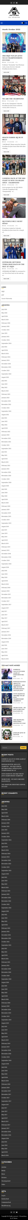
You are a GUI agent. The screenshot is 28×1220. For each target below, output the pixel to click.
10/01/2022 (11, 269)
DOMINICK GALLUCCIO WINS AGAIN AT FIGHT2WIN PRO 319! (19, 673)
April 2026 (5, 316)
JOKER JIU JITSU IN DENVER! (19, 733)
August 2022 (5, 414)
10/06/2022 (11, 185)
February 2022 (6, 431)
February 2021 (6, 465)
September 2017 (6, 604)
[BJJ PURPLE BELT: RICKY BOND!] (14, 208)
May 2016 (4, 652)
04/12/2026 (17, 703)
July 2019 (4, 530)
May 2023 (4, 387)
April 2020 (5, 499)
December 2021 (6, 438)
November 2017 (6, 598)
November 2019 (6, 516)
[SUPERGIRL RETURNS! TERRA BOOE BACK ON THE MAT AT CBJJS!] (14, 249)
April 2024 (5, 350)
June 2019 (4, 533)
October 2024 (5, 340)
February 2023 (6, 394)
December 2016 (6, 635)
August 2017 (5, 608)
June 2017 (4, 615)
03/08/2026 (17, 713)
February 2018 (6, 587)
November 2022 (6, 404)
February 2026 (6, 323)
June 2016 (4, 648)
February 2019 (6, 547)
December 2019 (6, 513)
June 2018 (4, 574)
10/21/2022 (11, 62)
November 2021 (6, 442)
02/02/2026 (17, 725)
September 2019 (6, 523)
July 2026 (4, 309)
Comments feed (6, 1202)
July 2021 (4, 452)
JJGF (3, 295)
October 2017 (5, 601)
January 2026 (5, 326)
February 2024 (6, 357)
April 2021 (5, 459)
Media (3, 1170)
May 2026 (4, 313)
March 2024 (5, 353)
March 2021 (5, 462)
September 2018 (6, 564)
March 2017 (5, 625)
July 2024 (4, 347)
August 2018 (5, 567)
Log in (3, 1195)
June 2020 (4, 492)
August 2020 (5, 486)
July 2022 (4, 418)
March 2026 (5, 319)
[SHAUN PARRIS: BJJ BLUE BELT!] (14, 124)
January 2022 (5, 435)
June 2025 (4, 333)
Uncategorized (6, 1181)
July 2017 (4, 611)
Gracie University (7, 298)
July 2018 (4, 570)
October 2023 (5, 370)
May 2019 (4, 537)
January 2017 (5, 632)
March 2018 (5, 584)
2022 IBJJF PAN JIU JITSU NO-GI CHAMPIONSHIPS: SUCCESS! (12, 58)
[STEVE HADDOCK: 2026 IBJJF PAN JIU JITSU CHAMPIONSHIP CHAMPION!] (7, 698)
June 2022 (4, 421)
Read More (6, 72)
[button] (2, 23)
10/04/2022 (11, 225)
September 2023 (6, 374)
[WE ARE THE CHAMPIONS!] (14, 85)
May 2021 (4, 455)
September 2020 (6, 482)
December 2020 (6, 472)
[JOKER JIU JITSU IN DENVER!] (7, 734)
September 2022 (6, 411)
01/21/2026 (17, 736)
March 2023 (5, 391)
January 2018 (5, 591)
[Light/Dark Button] (22, 23)
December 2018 (6, 553)
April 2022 (5, 428)
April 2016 (5, 655)
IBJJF (3, 291)
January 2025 (5, 336)
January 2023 (5, 397)
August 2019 (5, 526)
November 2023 (6, 367)
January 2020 (5, 509)
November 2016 (6, 638)
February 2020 (6, 506)
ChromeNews (23, 1216)
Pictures (4, 1177)
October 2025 (5, 330)
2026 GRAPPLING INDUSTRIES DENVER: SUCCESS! (19, 721)
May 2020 (4, 496)
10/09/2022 (11, 142)
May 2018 (4, 577)
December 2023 (6, 364)
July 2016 (4, 645)
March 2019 (5, 543)
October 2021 (5, 445)
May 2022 (4, 425)
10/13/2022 (11, 101)
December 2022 (6, 401)
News (3, 1174)
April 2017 (5, 621)
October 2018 (5, 560)
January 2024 (5, 360)
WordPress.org (6, 1205)
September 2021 (6, 448)
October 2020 (5, 479)
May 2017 (4, 618)
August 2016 (5, 642)
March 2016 (5, 659)
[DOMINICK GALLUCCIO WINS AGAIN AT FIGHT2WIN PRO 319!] (7, 674)
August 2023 (5, 377)
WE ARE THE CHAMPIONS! (13, 99)
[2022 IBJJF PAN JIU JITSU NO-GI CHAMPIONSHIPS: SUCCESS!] (14, 42)
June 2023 (4, 384)
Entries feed (5, 1199)
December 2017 (6, 594)
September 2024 (6, 343)
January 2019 (5, 550)
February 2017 (6, 628)
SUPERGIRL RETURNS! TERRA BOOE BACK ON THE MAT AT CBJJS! (13, 264)
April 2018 (5, 581)
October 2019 (5, 520)
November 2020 (6, 475)
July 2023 (4, 381)
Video (3, 1184)
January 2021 (5, 469)
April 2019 (5, 540)
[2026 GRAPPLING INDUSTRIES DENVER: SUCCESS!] (7, 722)
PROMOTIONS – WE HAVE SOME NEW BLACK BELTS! (19, 709)
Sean (5, 62)
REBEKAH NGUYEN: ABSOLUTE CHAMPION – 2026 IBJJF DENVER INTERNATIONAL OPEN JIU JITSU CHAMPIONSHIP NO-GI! (19, 688)
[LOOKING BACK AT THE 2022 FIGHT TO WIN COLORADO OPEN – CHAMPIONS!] (14, 165)
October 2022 (5, 408)
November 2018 (6, 557)
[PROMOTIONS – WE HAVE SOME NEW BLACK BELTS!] (7, 710)
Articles (4, 1167)
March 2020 (5, 503)
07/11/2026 (17, 678)
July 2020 (4, 489)
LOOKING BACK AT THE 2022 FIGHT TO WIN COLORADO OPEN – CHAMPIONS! (13, 180)
